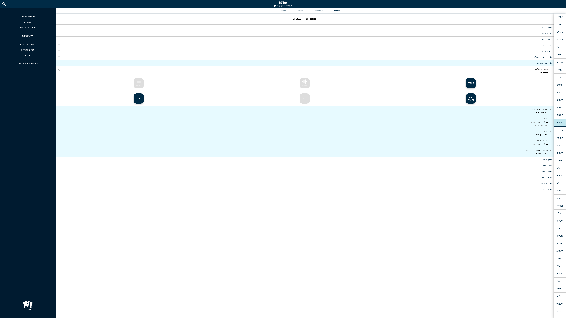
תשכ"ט (560, 152)
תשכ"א (559, 92)
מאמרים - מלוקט (28, 27)
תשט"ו (560, 47)
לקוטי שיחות (27, 36)
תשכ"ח (560, 145)
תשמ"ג (560, 258)
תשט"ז (560, 54)
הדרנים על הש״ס (27, 44)
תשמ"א (559, 243)
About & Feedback (28, 63)
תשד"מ (560, 266)
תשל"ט (560, 228)
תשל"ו (560, 205)
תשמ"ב (559, 251)
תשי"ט (560, 77)
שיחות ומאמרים (28, 16)
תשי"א (560, 16)
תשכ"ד (560, 115)
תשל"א (559, 168)
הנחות (471, 83)
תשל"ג (560, 183)
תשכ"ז (560, 137)
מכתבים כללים (27, 50)
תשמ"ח (559, 296)
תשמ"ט (559, 303)
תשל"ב (560, 175)
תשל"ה (560, 198)
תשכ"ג (560, 107)
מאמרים (27, 22)
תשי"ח (560, 69)
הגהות (304, 98)
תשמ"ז (560, 288)
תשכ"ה (559, 122)
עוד (139, 98)
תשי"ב (560, 24)
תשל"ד (560, 190)
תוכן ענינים (471, 98)
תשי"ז (560, 62)
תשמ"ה (559, 273)
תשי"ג (560, 32)
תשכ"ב (560, 99)
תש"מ (560, 236)
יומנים (27, 55)
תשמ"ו (560, 281)
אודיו (304, 85)
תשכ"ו (560, 130)
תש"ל (559, 160)
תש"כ (559, 84)
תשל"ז (560, 213)
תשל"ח (560, 220)
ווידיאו (138, 83)
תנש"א (560, 311)
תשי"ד (560, 39)
